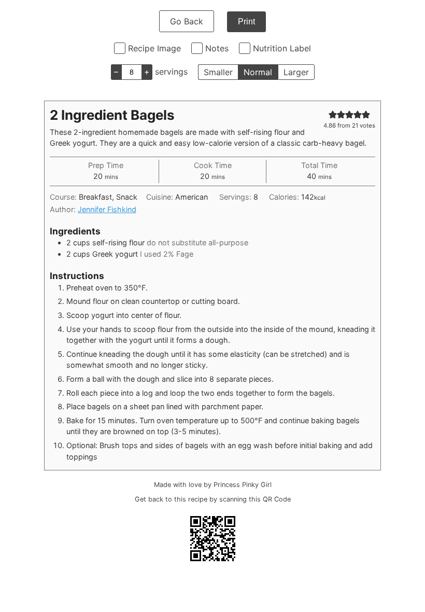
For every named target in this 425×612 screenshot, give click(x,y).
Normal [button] (258, 72)
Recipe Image (154, 48)
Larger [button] (296, 72)
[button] (333, 114)
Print (246, 21)
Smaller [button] (218, 72)
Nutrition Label (282, 48)
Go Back (186, 21)
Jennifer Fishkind (107, 209)
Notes (217, 48)
